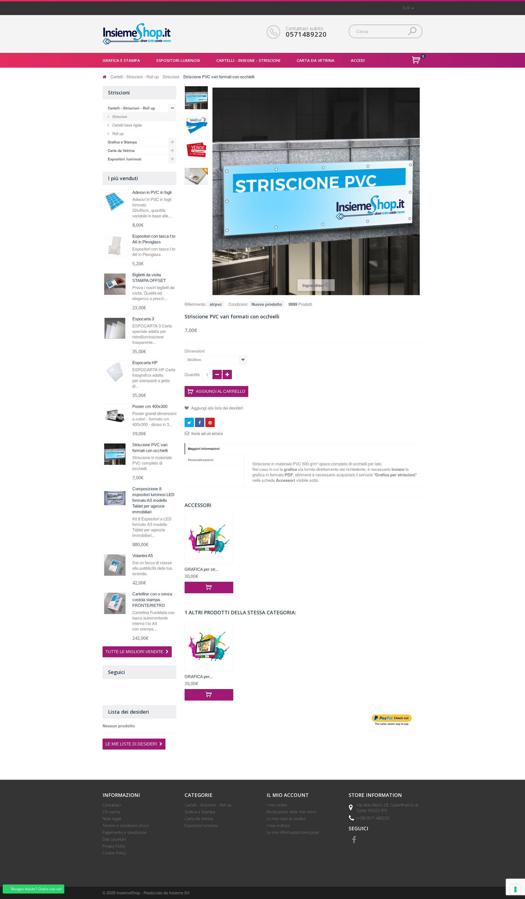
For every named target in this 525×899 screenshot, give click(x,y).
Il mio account (288, 795)
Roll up (117, 133)
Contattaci (112, 805)
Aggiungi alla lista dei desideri (216, 408)
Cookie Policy (114, 852)
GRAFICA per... (198, 676)
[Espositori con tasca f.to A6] (115, 245)
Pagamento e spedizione (125, 832)
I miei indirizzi (278, 825)
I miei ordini (277, 805)
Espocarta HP (145, 362)
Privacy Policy (114, 846)
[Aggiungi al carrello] (209, 587)
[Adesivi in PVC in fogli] (115, 201)
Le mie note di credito (286, 818)
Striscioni (171, 76)
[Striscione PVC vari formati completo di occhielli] (196, 176)
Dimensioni (195, 351)
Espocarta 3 (143, 318)
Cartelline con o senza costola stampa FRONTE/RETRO (152, 600)
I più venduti (123, 178)
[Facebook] (354, 839)
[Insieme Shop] (137, 34)
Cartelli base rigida (126, 125)
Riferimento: (195, 304)
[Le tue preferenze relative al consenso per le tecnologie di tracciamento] (515, 889)
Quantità (192, 374)
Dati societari (114, 839)
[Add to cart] (209, 695)
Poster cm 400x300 (149, 406)
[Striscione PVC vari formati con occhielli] (196, 98)
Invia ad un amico (207, 433)
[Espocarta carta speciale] (115, 328)
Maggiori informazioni (204, 448)
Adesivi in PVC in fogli (151, 192)
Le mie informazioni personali (293, 832)
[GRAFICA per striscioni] (209, 646)
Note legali (112, 818)
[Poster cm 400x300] (115, 416)
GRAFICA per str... (201, 569)
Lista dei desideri (128, 711)
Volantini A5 (142, 555)
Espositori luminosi (124, 159)
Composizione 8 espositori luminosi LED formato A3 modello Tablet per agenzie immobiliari (153, 500)
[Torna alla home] (104, 76)
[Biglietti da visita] (115, 284)
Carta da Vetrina (121, 150)
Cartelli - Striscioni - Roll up (134, 76)
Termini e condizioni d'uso (126, 825)
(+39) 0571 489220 (373, 818)
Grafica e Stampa (122, 142)
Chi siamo (111, 811)
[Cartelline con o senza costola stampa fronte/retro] (115, 603)
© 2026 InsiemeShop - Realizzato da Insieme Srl (146, 892)
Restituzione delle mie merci (291, 811)
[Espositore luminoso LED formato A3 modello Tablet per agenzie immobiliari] (115, 498)
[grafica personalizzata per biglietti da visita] (209, 539)
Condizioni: (238, 304)
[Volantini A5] (115, 565)
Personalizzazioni (200, 460)
